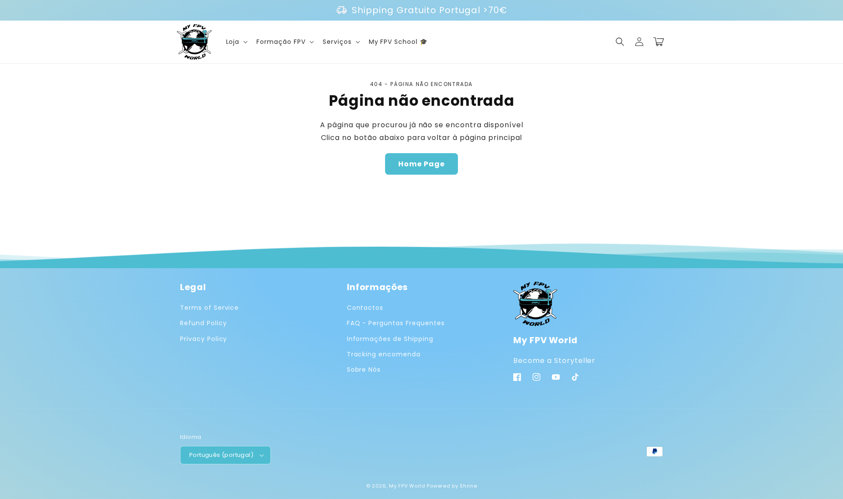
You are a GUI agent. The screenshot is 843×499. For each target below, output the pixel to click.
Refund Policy (203, 323)
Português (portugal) (221, 455)
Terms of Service (209, 307)
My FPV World (407, 485)
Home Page (421, 164)
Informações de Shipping (390, 338)
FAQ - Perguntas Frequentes (396, 323)
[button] (236, 41)
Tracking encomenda (384, 354)
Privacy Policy (203, 338)
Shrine (468, 485)
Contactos (365, 307)
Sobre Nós (364, 369)
